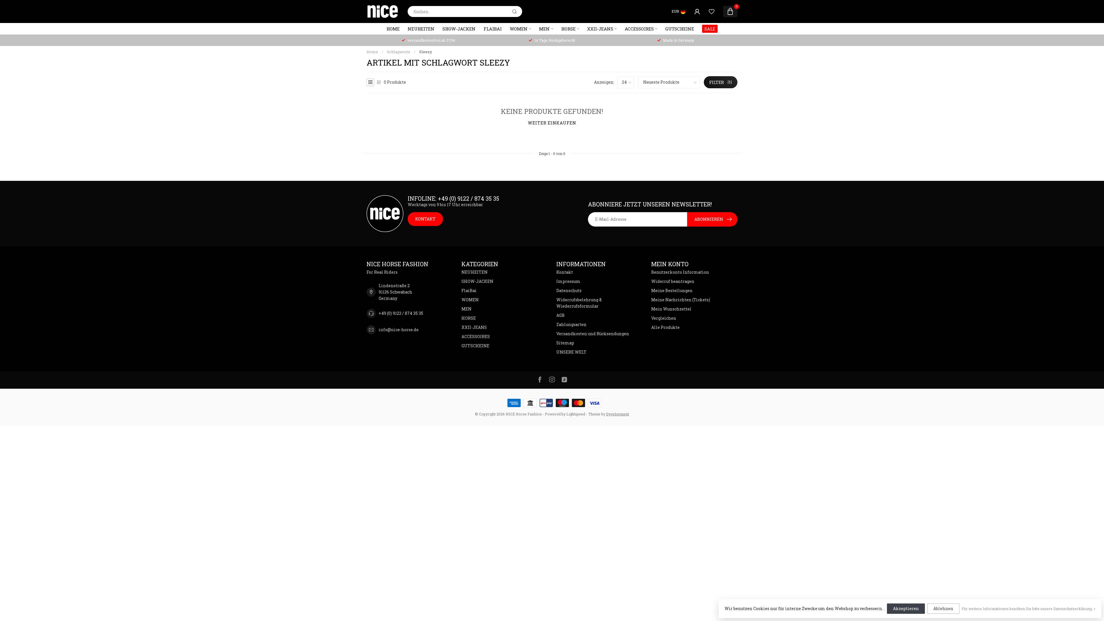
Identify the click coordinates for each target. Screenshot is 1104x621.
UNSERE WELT (571, 352)
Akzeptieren (906, 608)
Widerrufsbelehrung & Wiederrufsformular (579, 303)
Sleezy (425, 51)
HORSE (568, 29)
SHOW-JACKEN (459, 29)
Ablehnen (943, 608)
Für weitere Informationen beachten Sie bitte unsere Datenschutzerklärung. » (1028, 608)
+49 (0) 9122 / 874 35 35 (401, 313)
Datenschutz (569, 290)
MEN (544, 29)
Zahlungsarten (571, 324)
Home (393, 29)
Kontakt (564, 272)
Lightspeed (575, 414)
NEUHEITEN (421, 29)
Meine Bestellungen (672, 290)
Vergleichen (663, 318)
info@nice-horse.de (399, 329)
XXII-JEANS (600, 29)
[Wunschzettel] (711, 11)
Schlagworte (398, 51)
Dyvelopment (617, 414)
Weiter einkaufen (552, 123)
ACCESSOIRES (639, 29)
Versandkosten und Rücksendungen (592, 333)
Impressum (568, 281)
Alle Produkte (665, 327)
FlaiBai (493, 29)
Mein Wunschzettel (671, 309)
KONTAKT (425, 219)
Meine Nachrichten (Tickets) (680, 299)
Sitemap (565, 343)
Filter (717, 82)
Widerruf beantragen (672, 281)
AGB (560, 315)
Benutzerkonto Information (680, 272)
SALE (709, 29)
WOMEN (519, 29)
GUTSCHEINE (679, 29)
